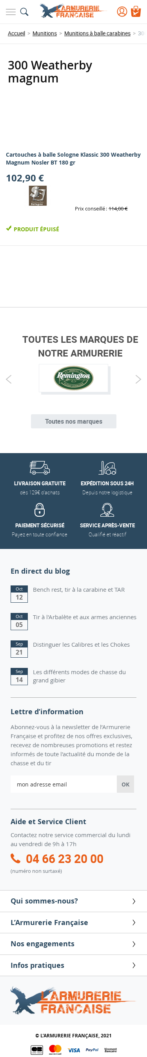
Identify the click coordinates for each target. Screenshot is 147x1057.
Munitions (45, 33)
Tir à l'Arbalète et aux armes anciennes (84, 617)
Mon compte (122, 11)
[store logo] (74, 11)
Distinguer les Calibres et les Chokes (81, 644)
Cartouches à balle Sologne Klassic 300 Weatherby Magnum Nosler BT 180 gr (73, 158)
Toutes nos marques (73, 421)
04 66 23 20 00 (64, 858)
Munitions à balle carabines (97, 33)
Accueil (16, 33)
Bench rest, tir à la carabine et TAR (79, 589)
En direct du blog (40, 571)
